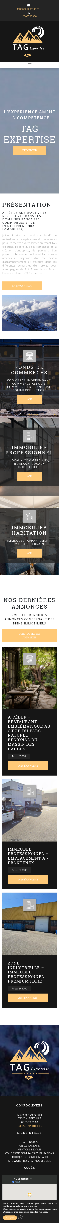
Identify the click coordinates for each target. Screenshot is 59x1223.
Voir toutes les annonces (29, 635)
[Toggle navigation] (29, 65)
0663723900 (29, 16)
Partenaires (30, 1142)
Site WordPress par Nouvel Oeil (29, 1161)
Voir (30, 399)
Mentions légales (29, 1149)
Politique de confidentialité (29, 1157)
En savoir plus (22, 286)
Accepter (10, 1218)
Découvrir (29, 150)
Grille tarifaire (29, 1145)
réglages (43, 1212)
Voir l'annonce (27, 765)
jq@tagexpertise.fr (28, 8)
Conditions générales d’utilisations (29, 1153)
